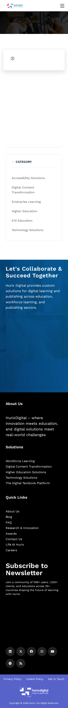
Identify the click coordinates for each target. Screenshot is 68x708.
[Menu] (62, 5)
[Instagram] (41, 651)
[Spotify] (10, 663)
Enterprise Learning (26, 202)
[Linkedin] (10, 651)
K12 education (22, 220)
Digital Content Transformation (23, 190)
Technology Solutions (27, 230)
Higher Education (24, 211)
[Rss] (20, 663)
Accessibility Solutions (28, 178)
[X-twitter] (20, 651)
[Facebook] (31, 651)
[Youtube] (52, 651)
